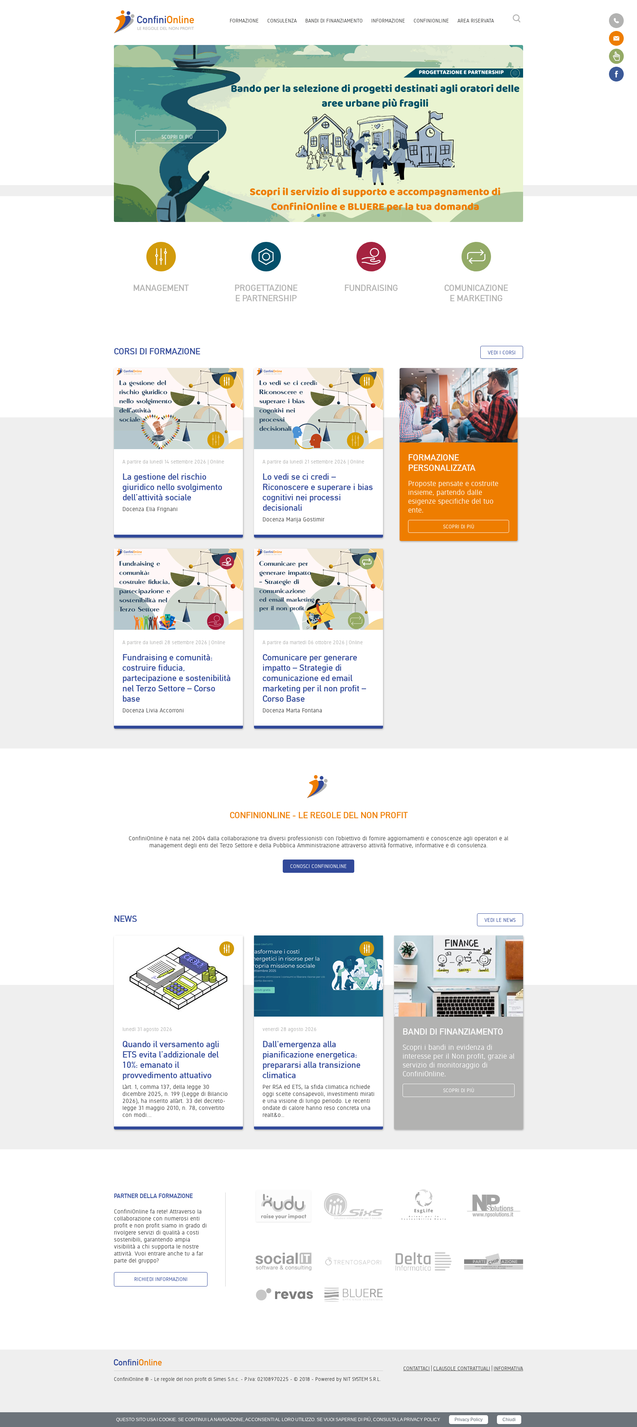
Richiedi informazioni (161, 1279)
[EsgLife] (423, 1205)
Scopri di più (176, 137)
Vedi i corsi (502, 352)
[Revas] (283, 1294)
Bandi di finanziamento (334, 21)
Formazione (244, 21)
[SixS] (353, 1205)
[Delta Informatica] (423, 1260)
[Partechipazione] (493, 1260)
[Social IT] (283, 1260)
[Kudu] (283, 1205)
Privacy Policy (469, 1419)
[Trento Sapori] (353, 1260)
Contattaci (416, 1368)
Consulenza (282, 21)
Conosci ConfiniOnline (318, 866)
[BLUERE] (353, 1294)
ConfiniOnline (431, 21)
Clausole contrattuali (461, 1368)
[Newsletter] (616, 56)
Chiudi (509, 1419)
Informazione (388, 21)
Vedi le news (500, 920)
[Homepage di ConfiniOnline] (138, 1362)
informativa (508, 1368)
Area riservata (475, 21)
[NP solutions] (493, 1205)
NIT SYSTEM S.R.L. (362, 1379)
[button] (312, 215)
